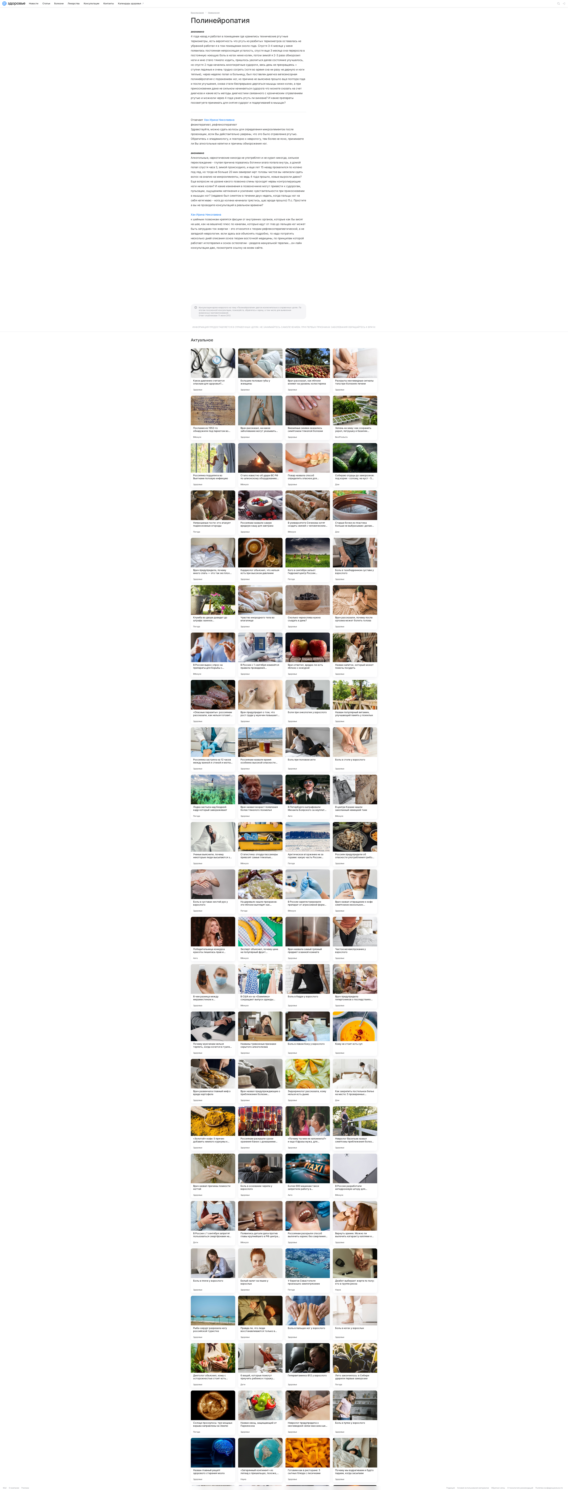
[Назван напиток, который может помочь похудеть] (355, 655)
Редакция (450, 1488)
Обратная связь (498, 1488)
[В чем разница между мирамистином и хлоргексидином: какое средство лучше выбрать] (213, 986)
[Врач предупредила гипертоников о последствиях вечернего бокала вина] (355, 986)
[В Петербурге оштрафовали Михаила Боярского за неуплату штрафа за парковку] (307, 797)
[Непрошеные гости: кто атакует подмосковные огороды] (213, 512)
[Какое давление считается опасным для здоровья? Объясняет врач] (213, 370)
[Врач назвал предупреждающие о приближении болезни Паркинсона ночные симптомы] (260, 1081)
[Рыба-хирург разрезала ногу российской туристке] (213, 1318)
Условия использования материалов (473, 1488)
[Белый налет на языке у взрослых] (260, 1270)
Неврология (214, 12)
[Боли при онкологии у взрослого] (307, 702)
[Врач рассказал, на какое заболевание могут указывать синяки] (260, 418)
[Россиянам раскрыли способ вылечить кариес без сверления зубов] (307, 1223)
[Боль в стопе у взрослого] (355, 749)
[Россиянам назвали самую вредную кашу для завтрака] (260, 512)
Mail (5, 1488)
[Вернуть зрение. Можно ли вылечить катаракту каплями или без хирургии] (355, 1223)
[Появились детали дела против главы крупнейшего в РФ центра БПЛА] (260, 1223)
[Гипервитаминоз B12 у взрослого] (307, 1365)
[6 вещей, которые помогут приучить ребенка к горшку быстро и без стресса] (260, 1365)
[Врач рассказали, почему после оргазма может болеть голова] (355, 607)
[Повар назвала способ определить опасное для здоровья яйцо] (307, 465)
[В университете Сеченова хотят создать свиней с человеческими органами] (307, 512)
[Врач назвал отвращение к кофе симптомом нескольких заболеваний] (355, 891)
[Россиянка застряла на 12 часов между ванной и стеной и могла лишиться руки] (213, 749)
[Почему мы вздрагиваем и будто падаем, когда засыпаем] (355, 1460)
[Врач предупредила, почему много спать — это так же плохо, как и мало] (213, 560)
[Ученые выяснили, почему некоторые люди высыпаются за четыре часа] (213, 844)
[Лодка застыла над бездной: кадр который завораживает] (213, 797)
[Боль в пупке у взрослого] (355, 1413)
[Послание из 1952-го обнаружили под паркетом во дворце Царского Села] (213, 418)
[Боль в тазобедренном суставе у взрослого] (355, 560)
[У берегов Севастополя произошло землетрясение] (307, 1270)
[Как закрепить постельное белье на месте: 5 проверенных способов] (355, 1081)
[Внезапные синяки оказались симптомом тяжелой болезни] (307, 418)
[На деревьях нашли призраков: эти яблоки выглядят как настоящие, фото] (260, 891)
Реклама (25, 1488)
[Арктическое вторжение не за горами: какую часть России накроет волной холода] (307, 844)
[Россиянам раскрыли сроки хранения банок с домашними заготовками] (260, 1128)
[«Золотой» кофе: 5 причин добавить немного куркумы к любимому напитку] (213, 1128)
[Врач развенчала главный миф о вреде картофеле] (213, 1081)
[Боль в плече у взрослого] (213, 1270)
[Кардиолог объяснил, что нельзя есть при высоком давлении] (260, 560)
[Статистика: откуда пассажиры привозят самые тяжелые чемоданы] (260, 844)
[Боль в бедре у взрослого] (307, 986)
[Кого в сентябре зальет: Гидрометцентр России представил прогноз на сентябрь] (307, 560)
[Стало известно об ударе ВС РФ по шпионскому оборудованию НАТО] (260, 465)
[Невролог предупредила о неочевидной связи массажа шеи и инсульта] (307, 1413)
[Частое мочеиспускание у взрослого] (355, 939)
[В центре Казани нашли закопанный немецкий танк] (355, 797)
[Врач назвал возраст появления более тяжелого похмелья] (260, 797)
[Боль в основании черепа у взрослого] (260, 1176)
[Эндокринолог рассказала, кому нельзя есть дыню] (307, 1081)
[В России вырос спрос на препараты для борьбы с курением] (213, 655)
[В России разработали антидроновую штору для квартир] (355, 1176)
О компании (14, 1488)
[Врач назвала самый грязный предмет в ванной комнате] (307, 939)
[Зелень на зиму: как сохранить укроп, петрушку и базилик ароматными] (355, 418)
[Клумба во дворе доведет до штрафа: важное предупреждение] (213, 607)
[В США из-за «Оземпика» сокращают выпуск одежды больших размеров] (260, 986)
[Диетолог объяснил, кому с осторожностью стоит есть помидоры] (213, 1365)
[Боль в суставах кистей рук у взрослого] (213, 891)
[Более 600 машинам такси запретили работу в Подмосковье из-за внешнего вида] (307, 1176)
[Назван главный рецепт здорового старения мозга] (213, 1460)
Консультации (197, 12)
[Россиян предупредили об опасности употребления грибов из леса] (355, 844)
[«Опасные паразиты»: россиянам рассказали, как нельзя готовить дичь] (213, 702)
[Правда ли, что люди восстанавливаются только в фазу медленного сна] (260, 1318)
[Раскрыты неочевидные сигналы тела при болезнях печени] (355, 370)
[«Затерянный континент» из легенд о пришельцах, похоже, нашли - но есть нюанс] (260, 1460)
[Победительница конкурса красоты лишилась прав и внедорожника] (213, 939)
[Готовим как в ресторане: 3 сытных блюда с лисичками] (307, 1460)
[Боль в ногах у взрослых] (355, 1318)
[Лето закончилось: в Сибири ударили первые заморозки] (355, 1365)
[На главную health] (16, 3)
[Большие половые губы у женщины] (260, 370)
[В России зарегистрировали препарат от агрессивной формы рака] (307, 891)
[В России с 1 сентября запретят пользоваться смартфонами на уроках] (213, 1223)
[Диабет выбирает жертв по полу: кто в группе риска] (355, 1270)
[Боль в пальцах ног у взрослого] (307, 1318)
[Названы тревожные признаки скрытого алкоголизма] (260, 1034)
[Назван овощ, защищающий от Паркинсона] (260, 1413)
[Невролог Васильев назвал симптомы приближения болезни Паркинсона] (355, 1128)
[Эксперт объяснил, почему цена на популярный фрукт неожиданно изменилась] (260, 939)
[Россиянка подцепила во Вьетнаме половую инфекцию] (213, 465)
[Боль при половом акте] (307, 749)
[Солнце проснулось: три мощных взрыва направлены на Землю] (213, 1413)
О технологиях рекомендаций (520, 1488)
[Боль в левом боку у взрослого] (307, 1034)
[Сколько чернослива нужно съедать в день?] (307, 607)
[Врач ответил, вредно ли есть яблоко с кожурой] (307, 655)
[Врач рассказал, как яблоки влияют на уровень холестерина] (307, 370)
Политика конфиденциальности (549, 1488)
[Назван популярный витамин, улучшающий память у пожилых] (355, 702)
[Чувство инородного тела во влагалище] (260, 607)
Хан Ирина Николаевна (219, 119)
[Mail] (4, 3)
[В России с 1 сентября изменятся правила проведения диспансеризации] (260, 655)
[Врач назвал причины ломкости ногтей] (213, 1176)
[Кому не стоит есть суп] (355, 1034)
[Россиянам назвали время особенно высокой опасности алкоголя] (260, 749)
